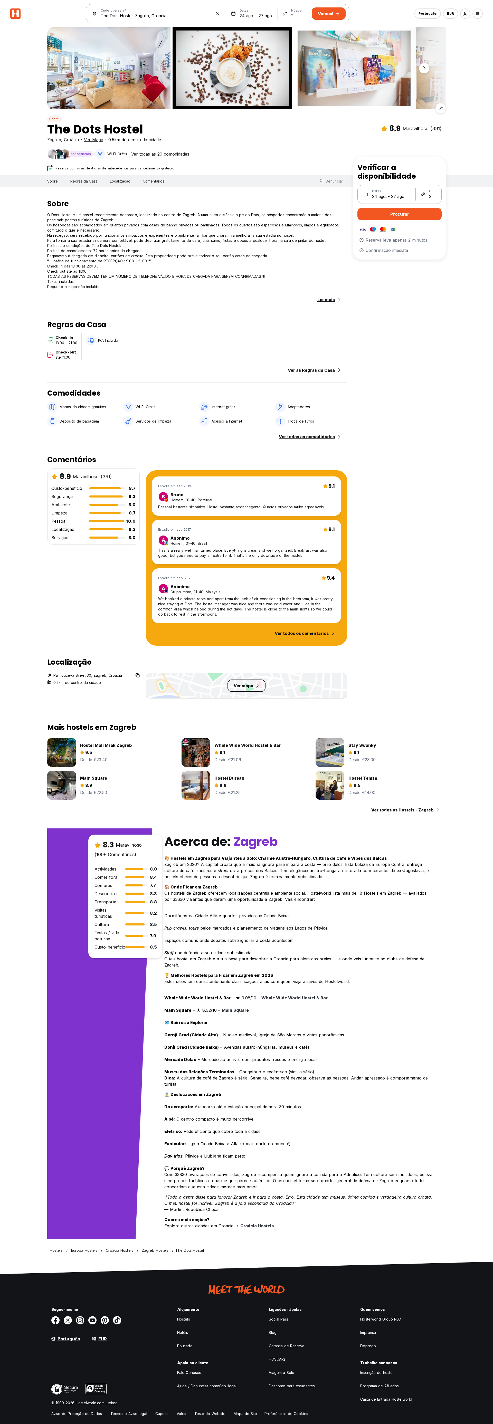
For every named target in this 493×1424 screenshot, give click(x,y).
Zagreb (54, 139)
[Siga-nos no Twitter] (68, 1320)
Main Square (235, 1010)
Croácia (71, 139)
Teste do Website (210, 1413)
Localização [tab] (120, 181)
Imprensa (368, 1332)
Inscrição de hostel (376, 1372)
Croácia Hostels (257, 1225)
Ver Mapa (93, 139)
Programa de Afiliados (379, 1386)
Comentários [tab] (153, 181)
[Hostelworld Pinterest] (105, 1320)
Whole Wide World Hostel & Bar (294, 997)
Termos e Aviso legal (128, 1413)
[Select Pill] (465, 13)
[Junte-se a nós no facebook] (55, 1320)
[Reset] (218, 13)
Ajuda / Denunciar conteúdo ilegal (206, 1386)
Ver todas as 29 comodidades (160, 154)
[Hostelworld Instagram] (80, 1320)
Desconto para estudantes (292, 1386)
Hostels (183, 1319)
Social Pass (279, 1319)
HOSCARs (277, 1359)
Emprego (368, 1346)
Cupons (162, 1413)
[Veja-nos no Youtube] (92, 1320)
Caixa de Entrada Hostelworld (386, 1399)
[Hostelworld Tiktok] (117, 1320)
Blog (273, 1332)
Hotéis (182, 1332)
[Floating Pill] (424, 68)
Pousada (184, 1346)
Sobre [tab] (52, 181)
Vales (181, 1413)
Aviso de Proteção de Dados (76, 1413)
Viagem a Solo (281, 1372)
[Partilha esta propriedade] (440, 108)
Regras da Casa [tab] (84, 181)
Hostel (54, 119)
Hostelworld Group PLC (380, 1319)
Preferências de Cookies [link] (286, 1413)
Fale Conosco (189, 1372)
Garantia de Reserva (287, 1346)
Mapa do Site (245, 1413)
